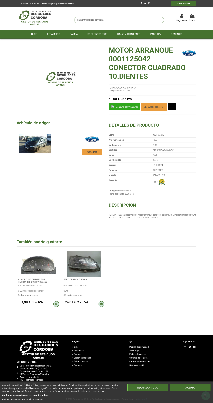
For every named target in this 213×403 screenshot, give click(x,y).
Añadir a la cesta (155, 107)
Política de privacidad (139, 347)
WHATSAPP (185, 3)
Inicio (76, 347)
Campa (77, 354)
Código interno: (115, 91)
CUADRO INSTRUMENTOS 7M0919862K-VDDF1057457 (32, 280)
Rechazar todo (147, 387)
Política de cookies (137, 354)
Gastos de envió (136, 365)
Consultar (92, 152)
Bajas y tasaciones (82, 358)
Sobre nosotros (81, 361)
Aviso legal (134, 350)
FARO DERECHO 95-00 (75, 279)
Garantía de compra (138, 358)
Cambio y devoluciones (139, 361)
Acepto (190, 387)
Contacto (78, 365)
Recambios (79, 350)
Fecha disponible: (116, 194)
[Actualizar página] (166, 16)
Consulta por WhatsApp (127, 107)
